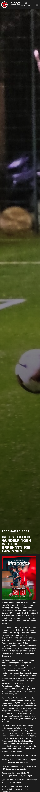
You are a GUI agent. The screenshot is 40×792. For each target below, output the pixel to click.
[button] (37, 5)
